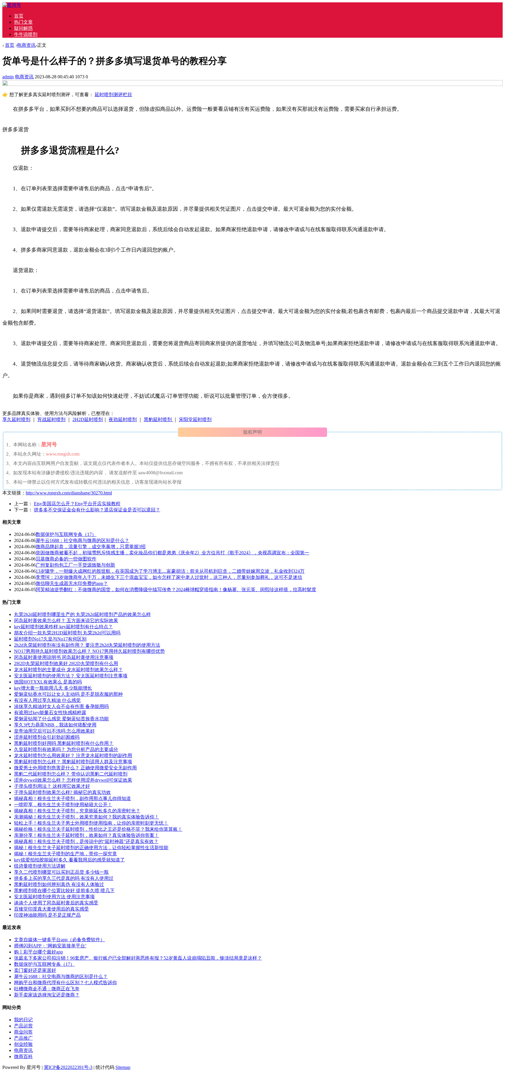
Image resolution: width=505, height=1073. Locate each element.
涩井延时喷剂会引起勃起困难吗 (46, 737)
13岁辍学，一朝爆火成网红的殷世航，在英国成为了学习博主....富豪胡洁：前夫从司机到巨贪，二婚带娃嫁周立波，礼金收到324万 (170, 571)
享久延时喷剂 (16, 419)
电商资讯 (26, 45)
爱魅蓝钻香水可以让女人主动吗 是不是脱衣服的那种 (68, 694)
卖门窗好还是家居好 (35, 970)
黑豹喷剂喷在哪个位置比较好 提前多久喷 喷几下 (64, 890)
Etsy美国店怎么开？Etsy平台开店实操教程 (77, 503)
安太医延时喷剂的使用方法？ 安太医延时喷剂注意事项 (70, 675)
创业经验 (23, 1044)
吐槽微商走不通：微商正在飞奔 (46, 988)
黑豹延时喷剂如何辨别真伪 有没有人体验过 (59, 884)
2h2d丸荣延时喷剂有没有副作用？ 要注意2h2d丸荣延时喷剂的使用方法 (87, 645)
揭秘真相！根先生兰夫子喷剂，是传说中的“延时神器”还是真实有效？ (86, 841)
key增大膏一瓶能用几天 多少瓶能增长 (53, 688)
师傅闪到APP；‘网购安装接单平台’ (50, 945)
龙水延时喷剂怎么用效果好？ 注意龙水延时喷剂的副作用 (73, 755)
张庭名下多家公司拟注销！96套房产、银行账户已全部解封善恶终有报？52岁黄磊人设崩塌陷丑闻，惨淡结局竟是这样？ (138, 958)
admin (8, 76)
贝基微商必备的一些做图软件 (66, 558)
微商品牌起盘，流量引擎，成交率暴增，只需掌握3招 (91, 546)
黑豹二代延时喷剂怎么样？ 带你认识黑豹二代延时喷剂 (70, 773)
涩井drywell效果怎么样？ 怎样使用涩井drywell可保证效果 (73, 780)
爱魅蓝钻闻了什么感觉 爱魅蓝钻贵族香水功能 (61, 718)
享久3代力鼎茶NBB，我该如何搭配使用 (55, 724)
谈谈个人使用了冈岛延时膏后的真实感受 (56, 902)
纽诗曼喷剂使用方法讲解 (39, 865)
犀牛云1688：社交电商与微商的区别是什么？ (82, 540)
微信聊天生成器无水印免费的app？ (72, 583)
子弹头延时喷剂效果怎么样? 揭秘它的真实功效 (62, 792)
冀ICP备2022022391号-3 (68, 1067)
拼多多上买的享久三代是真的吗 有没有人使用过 (63, 878)
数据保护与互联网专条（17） (66, 534)
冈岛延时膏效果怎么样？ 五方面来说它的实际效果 (66, 620)
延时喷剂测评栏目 (113, 94)
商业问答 (23, 1031)
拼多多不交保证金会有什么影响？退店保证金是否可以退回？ (97, 509)
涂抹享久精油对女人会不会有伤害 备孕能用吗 (61, 706)
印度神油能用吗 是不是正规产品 (47, 915)
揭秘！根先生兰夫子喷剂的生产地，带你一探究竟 (65, 853)
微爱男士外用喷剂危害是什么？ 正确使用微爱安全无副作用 (75, 767)
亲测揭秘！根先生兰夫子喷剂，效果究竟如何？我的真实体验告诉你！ (86, 816)
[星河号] (11, 5)
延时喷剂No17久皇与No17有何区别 (50, 638)
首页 (18, 15)
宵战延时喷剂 (51, 419)
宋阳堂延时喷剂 (195, 419)
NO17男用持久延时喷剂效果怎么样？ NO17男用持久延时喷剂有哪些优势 (89, 651)
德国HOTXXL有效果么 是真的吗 (48, 681)
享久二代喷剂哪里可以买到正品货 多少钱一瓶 (61, 872)
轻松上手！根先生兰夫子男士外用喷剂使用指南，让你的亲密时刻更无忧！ (91, 823)
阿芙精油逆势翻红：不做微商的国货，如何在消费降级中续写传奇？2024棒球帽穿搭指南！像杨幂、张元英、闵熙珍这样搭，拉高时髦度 (176, 589)
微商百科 (23, 1056)
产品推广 (23, 1038)
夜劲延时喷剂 (123, 419)
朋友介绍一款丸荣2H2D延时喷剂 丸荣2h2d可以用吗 (67, 632)
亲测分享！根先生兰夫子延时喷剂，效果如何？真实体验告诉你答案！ (86, 835)
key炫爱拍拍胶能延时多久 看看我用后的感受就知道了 (69, 859)
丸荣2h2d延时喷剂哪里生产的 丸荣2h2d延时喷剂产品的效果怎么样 (82, 614)
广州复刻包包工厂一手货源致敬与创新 (75, 565)
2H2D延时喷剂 (87, 419)
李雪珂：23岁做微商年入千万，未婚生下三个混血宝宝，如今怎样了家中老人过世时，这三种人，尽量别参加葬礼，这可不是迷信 (169, 577)
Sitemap (122, 1067)
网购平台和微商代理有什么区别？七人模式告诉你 (65, 982)
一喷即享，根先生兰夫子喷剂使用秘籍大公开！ (63, 804)
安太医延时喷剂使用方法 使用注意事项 (54, 896)
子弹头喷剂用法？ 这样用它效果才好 (52, 786)
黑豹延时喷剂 (158, 419)
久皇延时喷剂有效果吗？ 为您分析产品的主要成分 (66, 749)
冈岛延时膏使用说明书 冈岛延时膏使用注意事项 (63, 657)
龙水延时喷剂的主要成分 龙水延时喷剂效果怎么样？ (68, 669)
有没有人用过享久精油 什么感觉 (47, 700)
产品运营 (23, 1025)
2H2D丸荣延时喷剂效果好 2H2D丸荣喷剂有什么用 (66, 663)
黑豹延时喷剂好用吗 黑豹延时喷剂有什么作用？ (63, 743)
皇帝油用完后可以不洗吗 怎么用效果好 (54, 730)
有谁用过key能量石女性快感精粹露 (50, 712)
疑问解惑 (23, 28)
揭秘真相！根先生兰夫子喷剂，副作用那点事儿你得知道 (72, 798)
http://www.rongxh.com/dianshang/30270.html (69, 492)
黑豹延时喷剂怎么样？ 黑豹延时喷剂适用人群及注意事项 (73, 761)
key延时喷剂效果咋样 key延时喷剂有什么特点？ (63, 626)
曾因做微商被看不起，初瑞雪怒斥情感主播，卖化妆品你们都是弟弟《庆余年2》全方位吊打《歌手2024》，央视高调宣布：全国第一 (172, 552)
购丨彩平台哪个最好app (38, 951)
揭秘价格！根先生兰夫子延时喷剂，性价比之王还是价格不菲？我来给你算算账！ (98, 829)
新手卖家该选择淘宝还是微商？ (46, 994)
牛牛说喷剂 (25, 34)
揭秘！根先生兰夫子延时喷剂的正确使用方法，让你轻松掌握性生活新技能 (91, 847)
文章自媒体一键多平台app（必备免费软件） (59, 939)
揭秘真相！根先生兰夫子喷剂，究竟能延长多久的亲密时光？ (77, 810)
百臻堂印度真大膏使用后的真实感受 (51, 908)
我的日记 (23, 1019)
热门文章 (23, 22)
